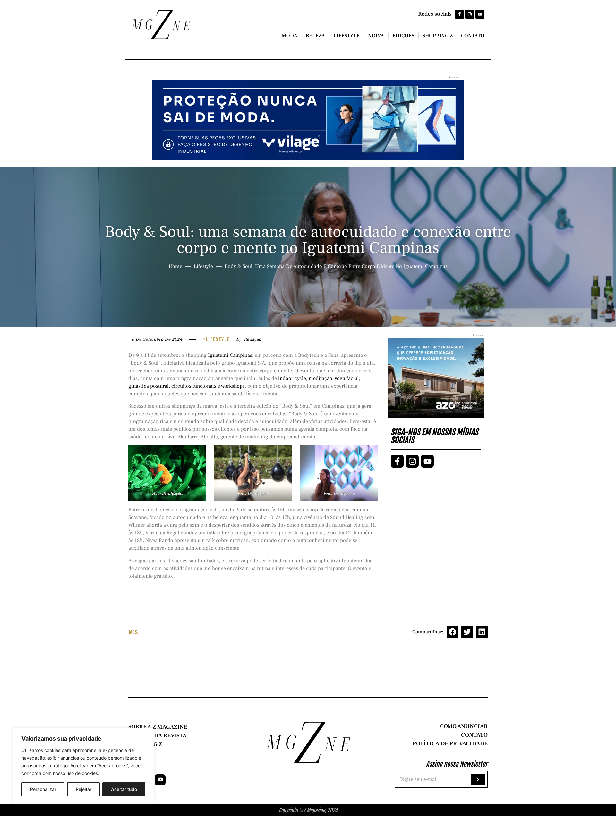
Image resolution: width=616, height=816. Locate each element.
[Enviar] (478, 779)
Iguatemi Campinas (230, 355)
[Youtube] (479, 14)
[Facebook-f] (459, 14)
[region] (83, 765)
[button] (452, 632)
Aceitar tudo (124, 789)
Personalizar (43, 789)
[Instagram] (469, 14)
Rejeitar (83, 789)
